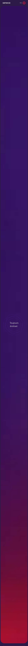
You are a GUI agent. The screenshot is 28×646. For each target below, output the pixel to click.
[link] (6, 2)
